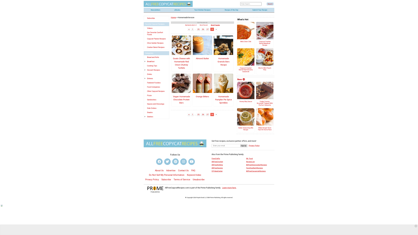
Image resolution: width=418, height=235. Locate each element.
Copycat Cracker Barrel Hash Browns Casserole (246, 70)
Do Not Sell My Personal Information (166, 175)
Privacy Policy (152, 179)
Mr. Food (249, 159)
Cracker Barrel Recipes (155, 47)
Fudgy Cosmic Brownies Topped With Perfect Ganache (265, 103)
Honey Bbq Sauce (245, 101)
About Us (159, 170)
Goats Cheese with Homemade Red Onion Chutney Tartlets (181, 63)
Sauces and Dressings (155, 104)
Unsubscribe (199, 179)
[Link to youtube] (191, 161)
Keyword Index (194, 175)
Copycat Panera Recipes (156, 39)
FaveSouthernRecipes (254, 168)
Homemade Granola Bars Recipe (223, 61)
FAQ (193, 170)
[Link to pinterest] (175, 161)
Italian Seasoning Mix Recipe (245, 129)
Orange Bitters (202, 96)
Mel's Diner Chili (245, 42)
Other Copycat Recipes (156, 91)
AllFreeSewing (217, 168)
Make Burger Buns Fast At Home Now (265, 129)
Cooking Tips (152, 66)
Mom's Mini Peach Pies (264, 69)
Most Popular (215, 25)
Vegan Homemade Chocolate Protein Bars (181, 99)
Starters (150, 117)
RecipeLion (250, 162)
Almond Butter (202, 58)
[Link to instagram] (183, 161)
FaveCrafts (216, 159)
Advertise (170, 170)
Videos (150, 28)
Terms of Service (182, 179)
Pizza (149, 95)
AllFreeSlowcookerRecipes (256, 165)
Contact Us (183, 170)
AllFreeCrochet (217, 162)
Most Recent (204, 25)
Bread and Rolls (153, 57)
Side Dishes (151, 108)
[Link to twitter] (167, 161)
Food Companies (153, 87)
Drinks (149, 74)
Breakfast (150, 61)
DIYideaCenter (217, 171)
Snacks (150, 112)
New (239, 79)
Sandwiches (151, 100)
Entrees (150, 78)
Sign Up (243, 146)
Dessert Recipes (153, 70)
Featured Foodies (154, 83)
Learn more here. (229, 188)
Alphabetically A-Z (191, 25)
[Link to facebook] (159, 161)
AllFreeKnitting (217, 165)
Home (173, 17)
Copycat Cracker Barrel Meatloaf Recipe (265, 43)
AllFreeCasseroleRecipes (256, 171)
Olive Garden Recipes (155, 43)
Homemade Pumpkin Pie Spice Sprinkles (223, 99)
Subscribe (151, 18)
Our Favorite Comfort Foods (155, 33)
